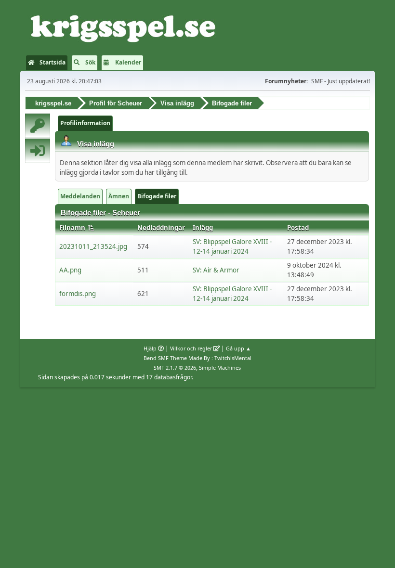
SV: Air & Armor (216, 270)
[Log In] (38, 151)
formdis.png (77, 293)
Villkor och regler (191, 348)
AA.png (70, 270)
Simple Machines (220, 367)
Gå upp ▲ (238, 348)
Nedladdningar (161, 227)
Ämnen (118, 196)
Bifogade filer (156, 196)
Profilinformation (85, 123)
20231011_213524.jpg (93, 246)
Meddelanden (80, 196)
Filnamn (73, 227)
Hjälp (150, 348)
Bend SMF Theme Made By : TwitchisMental (197, 357)
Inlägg (203, 227)
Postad (298, 227)
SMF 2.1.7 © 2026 (175, 367)
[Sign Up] (38, 126)
